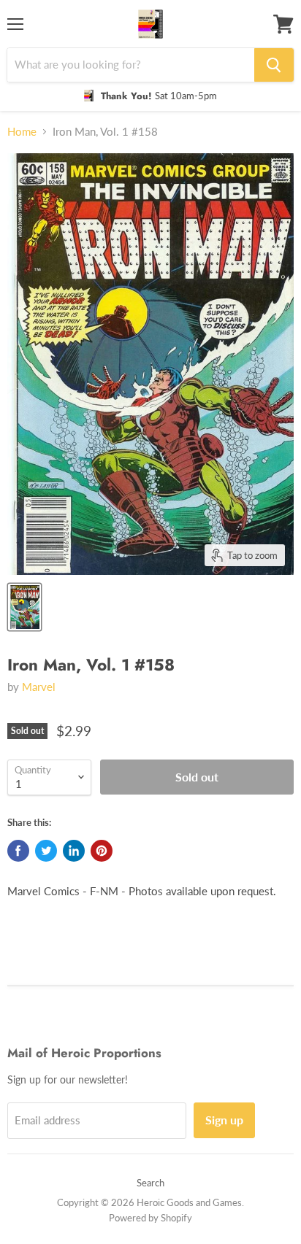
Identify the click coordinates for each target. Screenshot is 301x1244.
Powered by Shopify (150, 1218)
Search (150, 1183)
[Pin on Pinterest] (102, 851)
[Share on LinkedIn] (74, 851)
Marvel (39, 686)
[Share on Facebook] (18, 851)
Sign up (224, 1120)
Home (22, 131)
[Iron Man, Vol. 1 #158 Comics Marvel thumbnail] (24, 607)
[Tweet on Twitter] (46, 851)
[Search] (274, 65)
